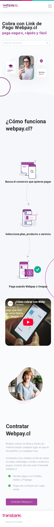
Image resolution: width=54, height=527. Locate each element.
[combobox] (25, 43)
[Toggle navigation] (49, 6)
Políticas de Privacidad (13, 522)
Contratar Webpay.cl (21, 501)
